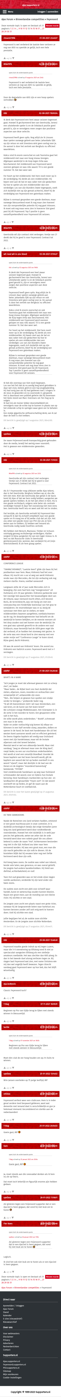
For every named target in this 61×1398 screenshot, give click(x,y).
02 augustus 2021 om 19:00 (28, 268)
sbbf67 (7, 557)
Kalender (7, 1315)
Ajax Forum (7, 19)
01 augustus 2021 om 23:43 (34, 78)
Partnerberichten (11, 1346)
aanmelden (53, 12)
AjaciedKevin (10, 984)
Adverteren (8, 1343)
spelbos (7, 434)
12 (26, 28)
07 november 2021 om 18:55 (30, 1041)
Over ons (7, 1327)
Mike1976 (8, 64)
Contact (6, 1350)
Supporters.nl (10, 1355)
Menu (10, 12)
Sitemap (7, 1371)
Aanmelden (8, 1305)
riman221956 (9, 38)
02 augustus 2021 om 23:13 (32, 473)
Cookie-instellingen (12, 1377)
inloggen (41, 12)
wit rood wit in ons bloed (15, 254)
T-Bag (6, 1004)
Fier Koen (8, 1223)
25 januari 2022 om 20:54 (29, 1159)
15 (34, 28)
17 (39, 28)
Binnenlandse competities (30, 19)
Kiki (5, 113)
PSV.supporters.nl (11, 1368)
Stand (6, 1312)
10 (21, 28)
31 (11, 31)
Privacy (6, 1340)
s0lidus (7, 1094)
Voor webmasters (11, 1333)
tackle (6, 1027)
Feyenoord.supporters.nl (14, 1364)
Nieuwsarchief (10, 1322)
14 (31, 28)
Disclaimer (8, 1337)
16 (36, 28)
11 (24, 28)
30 (8, 31)
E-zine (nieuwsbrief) (12, 1319)
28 (2, 31)
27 (43, 28)
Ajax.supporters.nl (11, 1361)
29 (5, 31)
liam (6, 1146)
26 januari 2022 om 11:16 (30, 1237)
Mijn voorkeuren (10, 1374)
